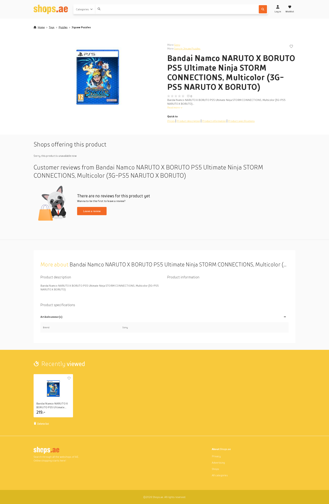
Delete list (43, 423)
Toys (51, 27)
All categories (220, 475)
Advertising (218, 462)
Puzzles (63, 27)
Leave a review (92, 211)
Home (41, 27)
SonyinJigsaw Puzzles (187, 48)
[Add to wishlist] (291, 46)
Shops (215, 468)
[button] (98, 77)
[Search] (263, 9)
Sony (177, 44)
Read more (173, 107)
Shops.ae (225, 449)
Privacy (216, 456)
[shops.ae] (51, 9)
